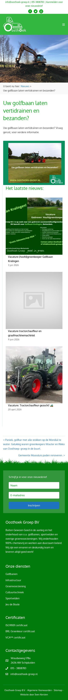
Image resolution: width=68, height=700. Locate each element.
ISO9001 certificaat (17, 625)
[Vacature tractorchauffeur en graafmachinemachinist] (34, 307)
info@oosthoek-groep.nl (17, 2)
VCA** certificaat (15, 637)
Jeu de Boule (13, 604)
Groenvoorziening (16, 586)
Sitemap (58, 690)
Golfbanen (11, 574)
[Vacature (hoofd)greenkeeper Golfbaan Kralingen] (34, 233)
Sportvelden (12, 598)
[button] (30, 11)
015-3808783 (37, 2)
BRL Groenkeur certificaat (20, 631)
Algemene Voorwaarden (39, 690)
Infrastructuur (13, 580)
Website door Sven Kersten (34, 694)
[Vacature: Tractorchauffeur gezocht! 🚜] (34, 379)
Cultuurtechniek (15, 592)
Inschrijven (34, 505)
